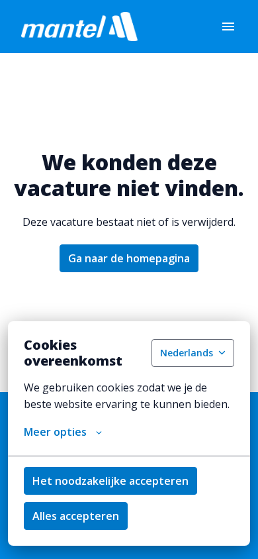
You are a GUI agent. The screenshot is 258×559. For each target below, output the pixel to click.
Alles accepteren (75, 516)
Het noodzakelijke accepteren (110, 481)
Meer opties (55, 432)
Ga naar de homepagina (129, 258)
